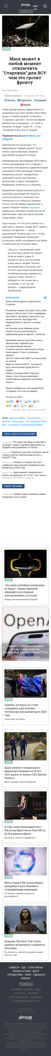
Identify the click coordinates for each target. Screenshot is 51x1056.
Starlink (6, 421)
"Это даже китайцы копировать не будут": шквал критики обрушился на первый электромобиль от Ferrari (24, 445)
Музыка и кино (22, 971)
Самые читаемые (13, 486)
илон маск (18, 421)
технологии (33, 417)
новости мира (17, 417)
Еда (24, 967)
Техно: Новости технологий (19, 434)
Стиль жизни (35, 967)
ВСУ (4, 424)
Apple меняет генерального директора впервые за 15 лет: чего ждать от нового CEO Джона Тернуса (24, 475)
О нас (38, 989)
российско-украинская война (25, 424)
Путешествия (15, 974)
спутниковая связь (36, 421)
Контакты (20, 993)
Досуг (36, 971)
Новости (15, 967)
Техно (6, 48)
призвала (34, 207)
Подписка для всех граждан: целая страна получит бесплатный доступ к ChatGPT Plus (25, 455)
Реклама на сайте (22, 989)
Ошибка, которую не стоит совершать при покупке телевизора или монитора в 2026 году (23, 465)
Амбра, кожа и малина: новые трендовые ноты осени (23, 495)
